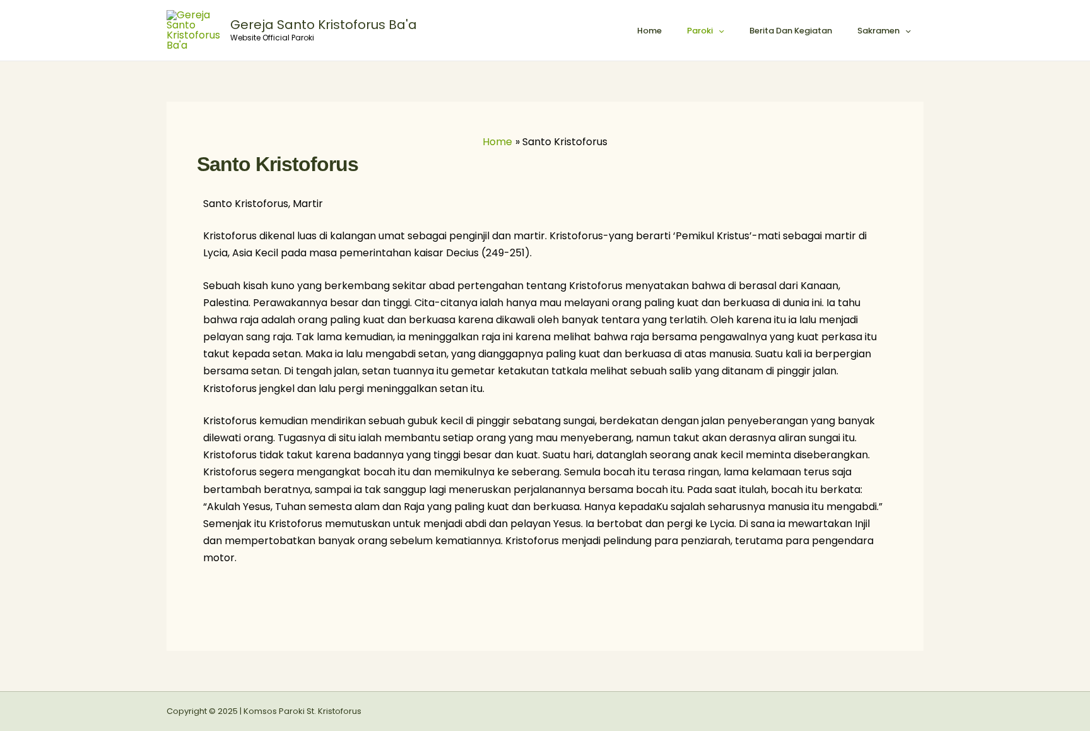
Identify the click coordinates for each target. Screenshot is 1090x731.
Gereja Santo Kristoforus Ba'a (323, 24)
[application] (718, 31)
